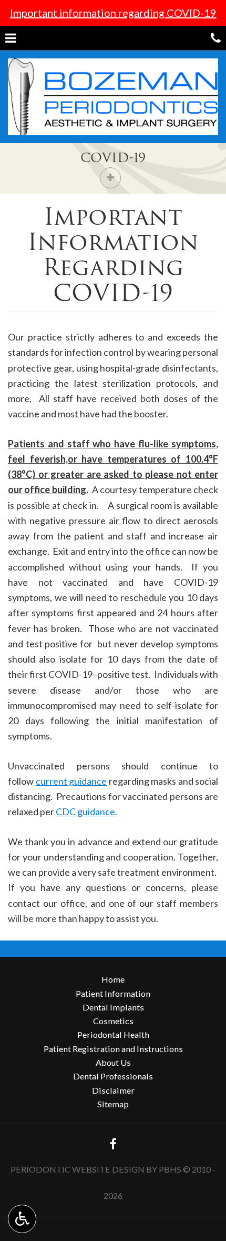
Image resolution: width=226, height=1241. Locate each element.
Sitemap (113, 1104)
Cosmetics (113, 1021)
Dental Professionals (113, 1076)
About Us (113, 1062)
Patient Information (113, 993)
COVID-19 (113, 157)
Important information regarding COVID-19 (113, 12)
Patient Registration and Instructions (113, 1049)
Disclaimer (113, 1090)
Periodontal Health (113, 1034)
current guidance (71, 781)
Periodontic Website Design (78, 1169)
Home (113, 979)
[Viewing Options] (22, 1219)
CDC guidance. (86, 811)
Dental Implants (113, 1007)
